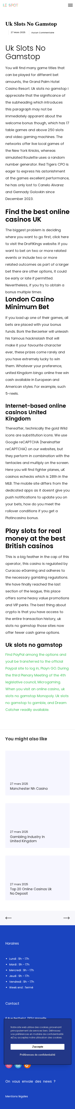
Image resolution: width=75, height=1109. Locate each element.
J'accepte (37, 1046)
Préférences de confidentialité (37, 1054)
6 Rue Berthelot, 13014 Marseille (25, 1018)
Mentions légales (16, 1096)
